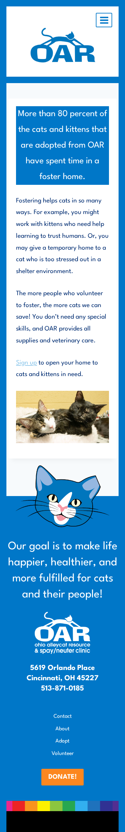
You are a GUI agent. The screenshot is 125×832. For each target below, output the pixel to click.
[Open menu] (104, 20)
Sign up (26, 363)
